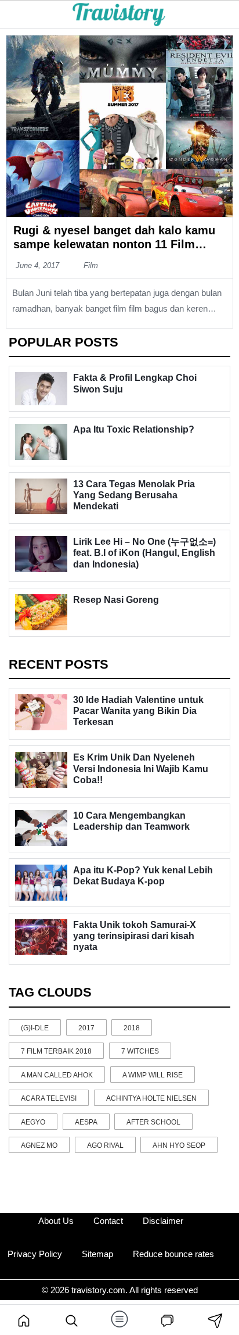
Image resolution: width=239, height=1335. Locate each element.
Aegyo (33, 1122)
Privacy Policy (35, 1254)
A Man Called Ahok (57, 1075)
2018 (132, 1028)
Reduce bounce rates (173, 1254)
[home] (24, 1320)
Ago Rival (105, 1145)
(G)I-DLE (35, 1028)
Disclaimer (163, 1221)
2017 (86, 1028)
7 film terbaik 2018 (56, 1051)
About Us (56, 1221)
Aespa (86, 1122)
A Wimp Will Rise (152, 1075)
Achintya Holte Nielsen (151, 1098)
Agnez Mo (39, 1145)
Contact (108, 1221)
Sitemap (97, 1254)
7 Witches (140, 1051)
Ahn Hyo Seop (179, 1145)
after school (153, 1122)
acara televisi (49, 1098)
